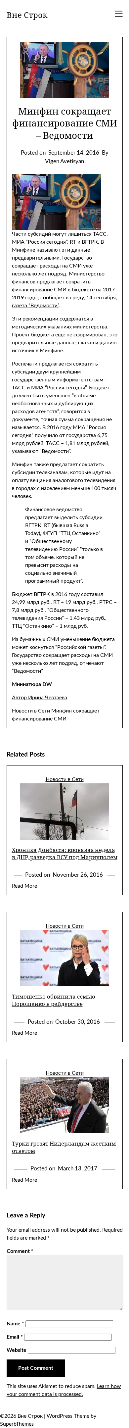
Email (15, 1337)
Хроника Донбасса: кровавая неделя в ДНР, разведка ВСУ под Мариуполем (64, 853)
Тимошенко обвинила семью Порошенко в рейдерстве (53, 1000)
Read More (24, 886)
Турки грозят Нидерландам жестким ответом (64, 1147)
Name (15, 1323)
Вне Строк (27, 15)
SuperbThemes (17, 1424)
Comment (20, 1251)
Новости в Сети (31, 711)
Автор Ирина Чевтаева (39, 697)
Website (16, 1350)
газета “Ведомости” (35, 305)
